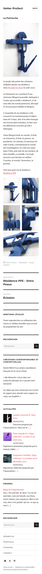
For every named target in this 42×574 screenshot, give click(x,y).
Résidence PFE (9, 173)
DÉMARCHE (8, 536)
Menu (35, 8)
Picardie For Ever (15, 88)
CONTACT (7, 553)
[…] (29, 428)
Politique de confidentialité (24, 567)
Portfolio (6, 265)
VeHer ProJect (13, 8)
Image (31, 262)
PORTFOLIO (8, 542)
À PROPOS (8, 547)
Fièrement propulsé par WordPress (15, 570)
